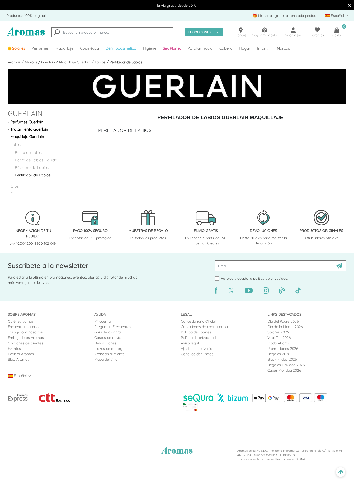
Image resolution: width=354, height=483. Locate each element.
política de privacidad (270, 278)
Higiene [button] (149, 48)
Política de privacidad (198, 337)
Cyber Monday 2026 (284, 370)
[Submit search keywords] (57, 32)
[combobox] (112, 32)
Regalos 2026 (278, 354)
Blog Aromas (18, 359)
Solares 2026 (278, 332)
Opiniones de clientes (25, 343)
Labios (101, 62)
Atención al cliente (109, 354)
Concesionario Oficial (198, 321)
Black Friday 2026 (282, 359)
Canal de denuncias (197, 354)
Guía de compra (107, 332)
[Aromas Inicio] (26, 34)
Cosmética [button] (89, 48)
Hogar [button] (244, 48)
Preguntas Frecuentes (112, 326)
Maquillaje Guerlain (75, 62)
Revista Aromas (21, 354)
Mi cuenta (102, 321)
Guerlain (48, 62)
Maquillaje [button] (64, 48)
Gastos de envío (107, 337)
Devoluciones (105, 343)
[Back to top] (340, 472)
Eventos (14, 348)
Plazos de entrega (109, 348)
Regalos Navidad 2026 (286, 365)
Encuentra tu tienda (24, 326)
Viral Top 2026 (279, 337)
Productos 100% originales (27, 15)
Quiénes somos (21, 321)
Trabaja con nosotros (25, 332)
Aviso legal (190, 343)
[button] (172, 48)
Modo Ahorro (278, 343)
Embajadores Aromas (26, 337)
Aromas (15, 62)
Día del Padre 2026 (283, 321)
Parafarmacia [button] (200, 48)
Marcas (283, 48)
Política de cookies (196, 332)
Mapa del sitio (105, 359)
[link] (16, 48)
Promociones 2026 (282, 348)
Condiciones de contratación (204, 326)
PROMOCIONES (199, 32)
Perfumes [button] (40, 48)
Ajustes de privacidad (198, 348)
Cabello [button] (225, 48)
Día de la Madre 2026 (285, 326)
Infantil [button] (263, 48)
